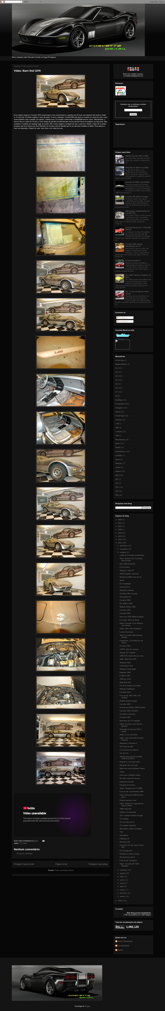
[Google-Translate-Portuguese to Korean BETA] (133, 70)
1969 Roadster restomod (129, 574)
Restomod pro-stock (127, 857)
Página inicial (61, 864)
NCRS (117, 447)
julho (122, 876)
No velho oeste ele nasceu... (130, 778)
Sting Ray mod (125, 682)
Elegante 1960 (125, 672)
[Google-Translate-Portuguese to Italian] (136, 68)
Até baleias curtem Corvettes (131, 829)
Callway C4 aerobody (128, 812)
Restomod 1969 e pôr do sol (130, 577)
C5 (116, 384)
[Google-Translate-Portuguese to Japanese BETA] (131, 70)
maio (122, 883)
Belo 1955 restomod (127, 564)
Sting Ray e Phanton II (128, 743)
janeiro (123, 896)
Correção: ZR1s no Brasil (129, 620)
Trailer (122, 772)
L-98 (117, 424)
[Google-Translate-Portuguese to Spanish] (138, 68)
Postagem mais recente (24, 864)
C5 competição (125, 584)
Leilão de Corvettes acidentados (132, 555)
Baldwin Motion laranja (128, 701)
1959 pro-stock (125, 679)
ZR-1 (117, 487)
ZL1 (116, 483)
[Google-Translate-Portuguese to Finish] (138, 70)
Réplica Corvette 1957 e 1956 (136, 156)
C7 (116, 392)
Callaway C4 (124, 839)
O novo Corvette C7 (133, 260)
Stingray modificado (127, 689)
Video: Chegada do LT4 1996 (131, 788)
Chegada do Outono (127, 785)
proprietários (120, 451)
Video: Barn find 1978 (27, 70)
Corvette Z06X (125, 692)
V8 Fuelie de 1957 (127, 747)
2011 (120, 543)
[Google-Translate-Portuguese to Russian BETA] (136, 70)
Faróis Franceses (126, 632)
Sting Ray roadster (127, 590)
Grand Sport (120, 416)
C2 (116, 372)
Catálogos (119, 400)
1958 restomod (125, 809)
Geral (117, 412)
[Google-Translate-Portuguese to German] (133, 68)
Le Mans (118, 432)
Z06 (116, 475)
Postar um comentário (24, 853)
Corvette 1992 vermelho (129, 711)
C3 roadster (124, 819)
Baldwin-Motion (121, 364)
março (122, 890)
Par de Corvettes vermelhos (130, 686)
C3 (20, 843)
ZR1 (117, 495)
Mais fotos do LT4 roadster (130, 721)
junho (122, 880)
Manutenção (120, 440)
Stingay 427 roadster (128, 652)
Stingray (118, 463)
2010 (120, 901)
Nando (120, 950)
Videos (24, 843)
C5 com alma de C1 (127, 822)
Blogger (87, 1006)
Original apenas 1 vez (128, 800)
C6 (116, 388)
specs (117, 459)
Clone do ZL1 (125, 587)
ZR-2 (117, 491)
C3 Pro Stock (125, 567)
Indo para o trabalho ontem (130, 775)
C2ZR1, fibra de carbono (129, 649)
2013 (120, 536)
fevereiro (123, 893)
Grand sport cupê (126, 666)
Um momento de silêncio (129, 750)
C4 (116, 380)
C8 (116, 396)
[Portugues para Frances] (131, 68)
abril (122, 886)
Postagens (122, 318)
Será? (122, 580)
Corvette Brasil (119, 339)
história (118, 420)
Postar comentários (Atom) (63, 870)
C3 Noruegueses (126, 851)
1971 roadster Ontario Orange (131, 815)
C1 (116, 368)
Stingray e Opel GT (127, 570)
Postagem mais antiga (98, 864)
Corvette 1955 (125, 646)
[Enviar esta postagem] (43, 841)
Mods (117, 443)
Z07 (116, 479)
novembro (124, 549)
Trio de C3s (124, 753)
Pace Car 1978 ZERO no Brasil (131, 617)
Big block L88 (125, 842)
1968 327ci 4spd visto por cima (131, 656)
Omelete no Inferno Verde (129, 854)
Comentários (123, 321)
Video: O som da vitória (128, 735)
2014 (120, 533)
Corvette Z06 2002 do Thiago (136, 197)
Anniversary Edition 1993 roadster (133, 707)
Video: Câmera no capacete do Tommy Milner (131, 805)
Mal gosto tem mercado (129, 765)
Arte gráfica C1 (125, 597)
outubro (123, 552)
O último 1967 (125, 676)
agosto (123, 873)
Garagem (119, 408)
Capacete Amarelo (127, 782)
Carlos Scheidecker (125, 941)
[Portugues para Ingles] (128, 68)
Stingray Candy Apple (128, 669)
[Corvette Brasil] (122, 349)
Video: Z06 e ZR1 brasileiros (130, 629)
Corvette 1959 (125, 610)
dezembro (124, 546)
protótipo (118, 455)
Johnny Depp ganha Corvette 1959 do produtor (131, 758)
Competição (120, 404)
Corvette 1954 (125, 717)
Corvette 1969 (125, 600)
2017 (120, 523)
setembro (124, 870)
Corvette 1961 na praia (128, 594)
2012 (120, 539)
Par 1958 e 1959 (126, 603)
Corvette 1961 (125, 613)
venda (117, 467)
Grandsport (124, 835)
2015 (120, 529)
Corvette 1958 (125, 704)
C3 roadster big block (128, 825)
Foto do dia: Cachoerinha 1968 (131, 791)
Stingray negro (125, 662)
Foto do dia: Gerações (128, 860)
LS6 (116, 436)
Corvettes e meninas (127, 714)
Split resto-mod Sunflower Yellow (132, 768)
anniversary (119, 360)
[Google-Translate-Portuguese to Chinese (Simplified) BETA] (128, 70)
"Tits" (121, 832)
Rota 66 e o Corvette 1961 (130, 762)
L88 (116, 428)
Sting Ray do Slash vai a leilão (136, 168)
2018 (120, 520)
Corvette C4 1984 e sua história (137, 182)
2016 (120, 526)
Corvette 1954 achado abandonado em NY (133, 245)
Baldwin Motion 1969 (128, 607)
